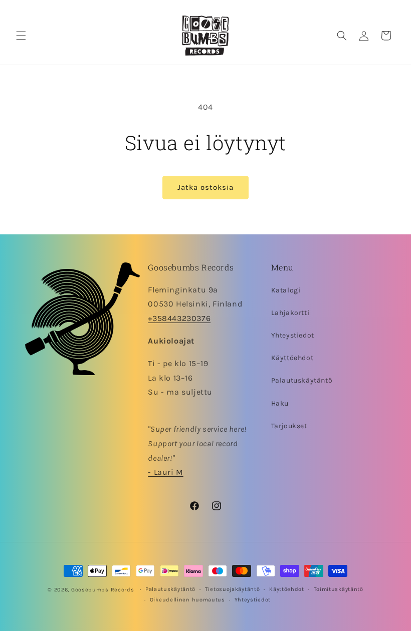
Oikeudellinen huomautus (187, 599)
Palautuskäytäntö (302, 380)
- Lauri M (165, 472)
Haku (280, 403)
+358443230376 (179, 318)
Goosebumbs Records (102, 589)
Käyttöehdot (292, 358)
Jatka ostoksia (205, 187)
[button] (21, 36)
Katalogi (286, 290)
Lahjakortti (290, 312)
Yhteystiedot (292, 335)
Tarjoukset (289, 426)
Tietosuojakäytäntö (232, 589)
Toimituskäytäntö (338, 589)
